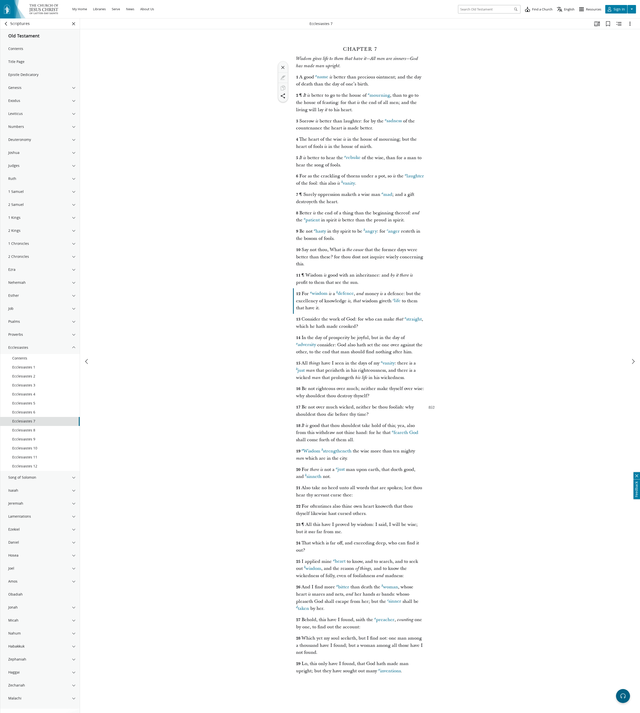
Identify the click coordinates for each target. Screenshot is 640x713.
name (322, 77)
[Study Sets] (597, 23)
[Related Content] (619, 23)
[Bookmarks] (608, 23)
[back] (6, 24)
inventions (390, 671)
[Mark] (283, 78)
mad (387, 194)
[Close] (283, 67)
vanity (349, 183)
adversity (307, 345)
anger (394, 231)
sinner (394, 601)
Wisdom (311, 451)
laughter (415, 176)
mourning (380, 95)
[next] (633, 361)
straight (414, 319)
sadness (394, 121)
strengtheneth (337, 451)
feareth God (406, 432)
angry (371, 231)
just (301, 370)
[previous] (87, 361)
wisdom (320, 294)
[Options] (630, 23)
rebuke (353, 158)
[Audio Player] (623, 696)
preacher (385, 620)
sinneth (314, 476)
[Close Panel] (74, 24)
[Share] (283, 96)
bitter (343, 587)
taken (303, 608)
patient (313, 220)
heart (340, 561)
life (397, 301)
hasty (321, 231)
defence (346, 294)
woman (390, 587)
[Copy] (283, 88)
